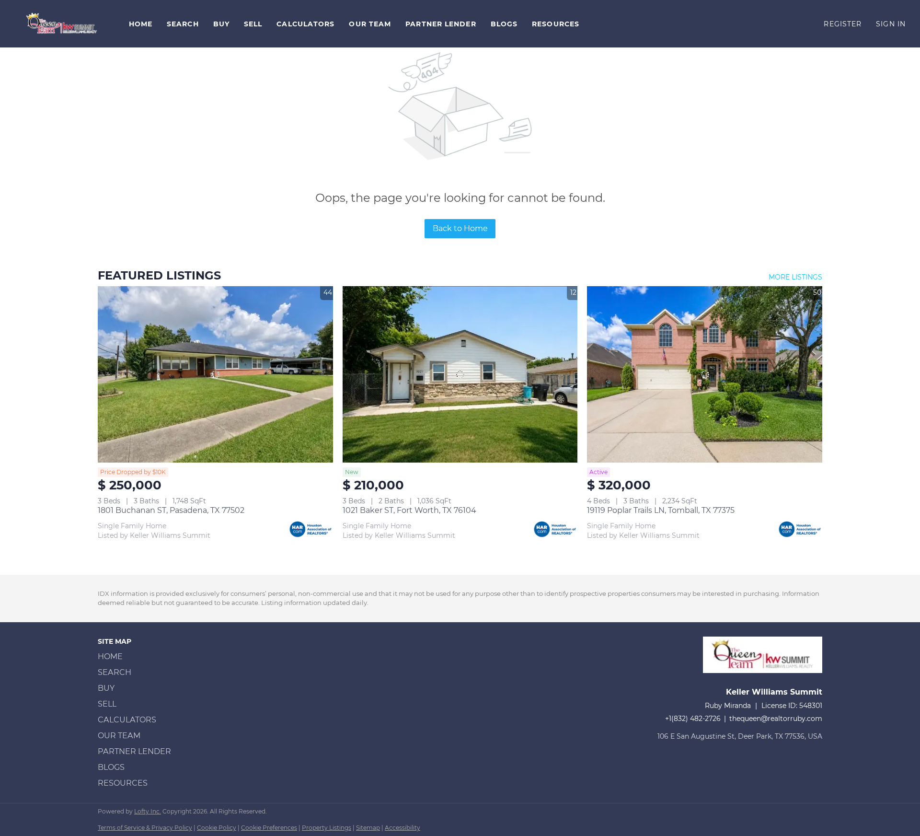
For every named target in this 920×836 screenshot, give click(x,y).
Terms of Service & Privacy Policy (145, 827)
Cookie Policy (216, 827)
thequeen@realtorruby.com (775, 718)
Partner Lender (440, 24)
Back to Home (460, 228)
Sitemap (368, 827)
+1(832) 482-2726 (693, 718)
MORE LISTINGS (795, 277)
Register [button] (843, 24)
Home (140, 24)
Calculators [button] (305, 24)
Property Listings (326, 827)
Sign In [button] (891, 24)
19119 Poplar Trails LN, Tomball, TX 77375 (661, 510)
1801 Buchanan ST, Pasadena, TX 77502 (171, 510)
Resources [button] (555, 24)
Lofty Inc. (147, 811)
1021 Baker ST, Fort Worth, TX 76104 (409, 510)
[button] (62, 23)
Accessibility (402, 827)
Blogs (504, 24)
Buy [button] (221, 24)
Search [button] (183, 24)
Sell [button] (253, 24)
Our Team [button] (370, 24)
